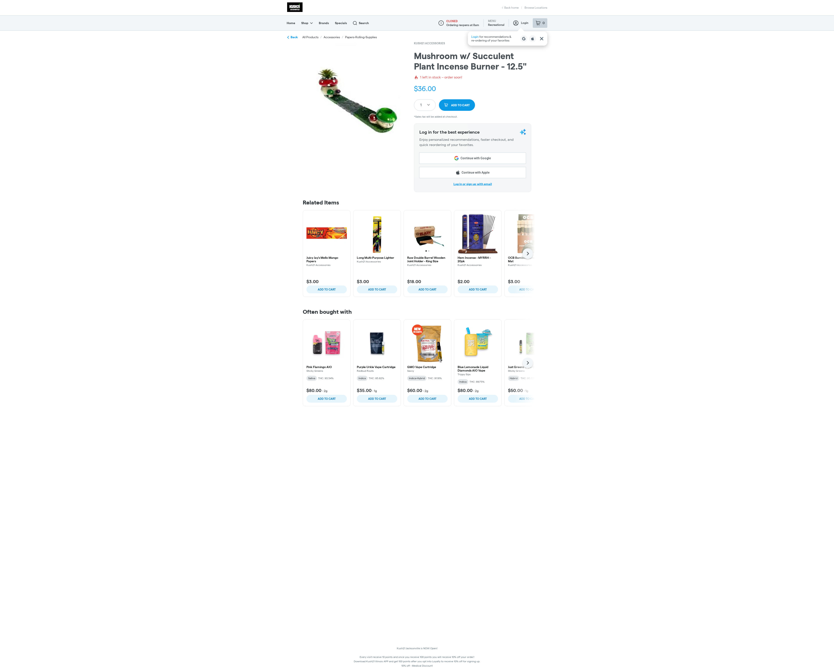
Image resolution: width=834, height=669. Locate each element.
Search (364, 23)
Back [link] (294, 37)
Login (524, 22)
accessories (332, 37)
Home (291, 23)
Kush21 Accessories (429, 43)
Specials (341, 23)
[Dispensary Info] (441, 23)
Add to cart (327, 289)
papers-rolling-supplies (361, 37)
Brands (324, 23)
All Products (310, 37)
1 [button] (421, 105)
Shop (304, 23)
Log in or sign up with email (472, 184)
